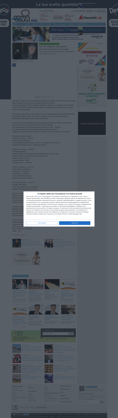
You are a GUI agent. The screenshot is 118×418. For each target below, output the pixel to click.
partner (39, 196)
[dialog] (59, 209)
